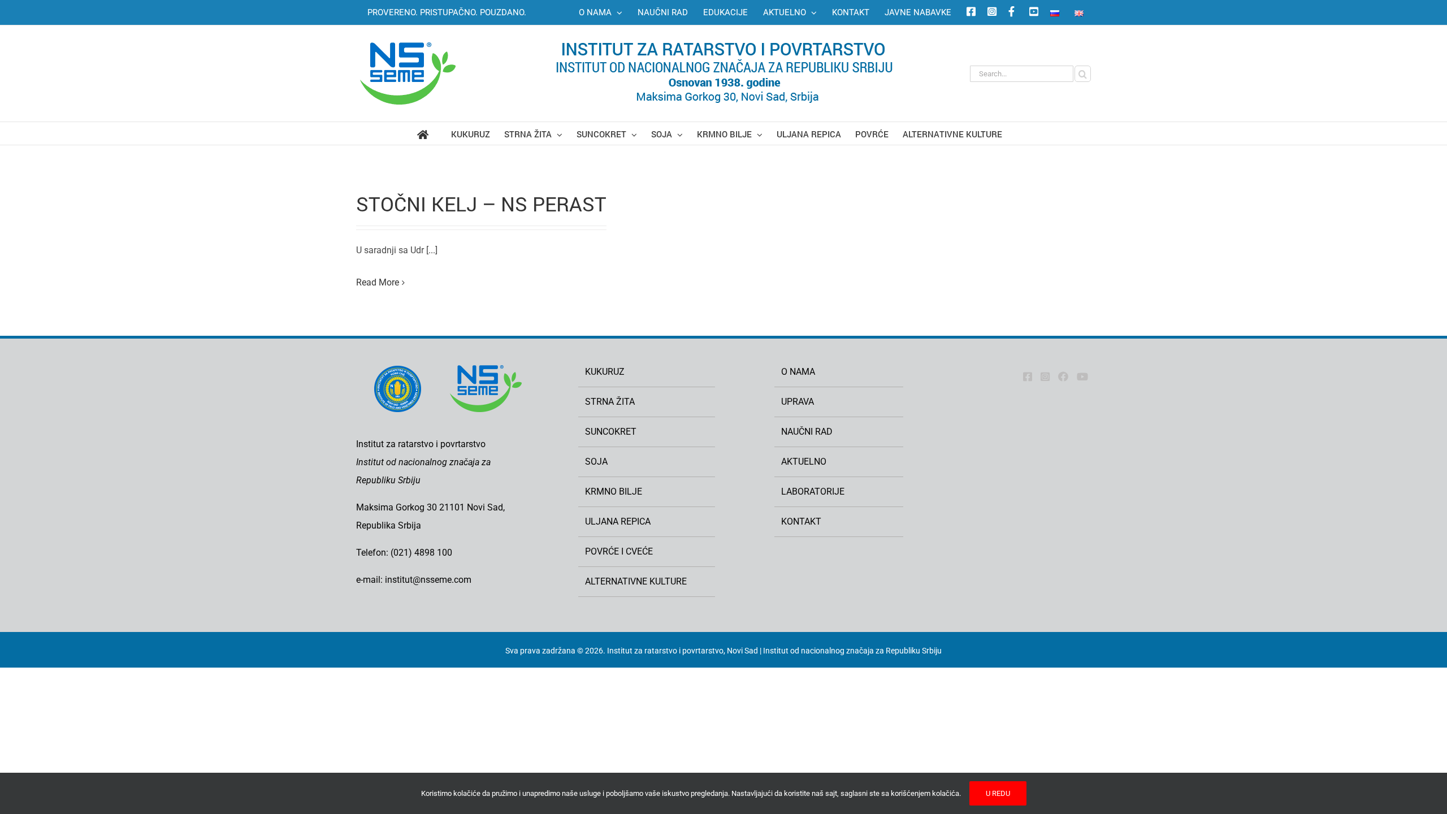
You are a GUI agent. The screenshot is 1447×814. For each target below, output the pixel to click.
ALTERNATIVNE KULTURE (636, 581)
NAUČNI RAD (807, 431)
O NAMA (798, 371)
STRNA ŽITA (610, 401)
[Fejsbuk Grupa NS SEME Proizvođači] (1063, 376)
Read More (377, 282)
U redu (998, 793)
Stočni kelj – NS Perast (481, 203)
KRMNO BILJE (613, 491)
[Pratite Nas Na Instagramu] (1045, 376)
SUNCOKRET (610, 431)
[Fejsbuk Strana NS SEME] (1027, 376)
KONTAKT (801, 521)
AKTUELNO (803, 461)
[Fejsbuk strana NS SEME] (969, 12)
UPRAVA (797, 401)
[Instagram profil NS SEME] (990, 12)
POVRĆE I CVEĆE (619, 551)
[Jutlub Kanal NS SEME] (1082, 376)
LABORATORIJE (812, 491)
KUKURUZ (605, 371)
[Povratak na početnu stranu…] (434, 133)
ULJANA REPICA (618, 521)
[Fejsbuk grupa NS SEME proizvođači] (1011, 12)
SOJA (596, 461)
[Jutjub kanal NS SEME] (1032, 12)
